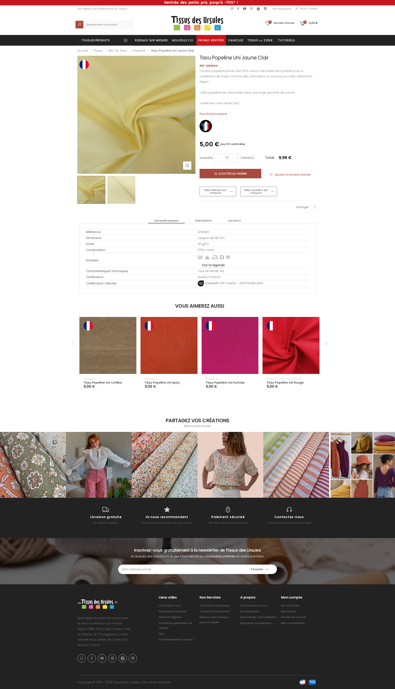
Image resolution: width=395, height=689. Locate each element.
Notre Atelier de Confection (258, 617)
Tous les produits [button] (95, 40)
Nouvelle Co (182, 40)
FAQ (161, 634)
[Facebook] (238, 8)
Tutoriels (286, 40)
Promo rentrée (211, 40)
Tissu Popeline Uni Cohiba (103, 382)
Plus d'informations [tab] (213, 114)
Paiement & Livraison (173, 611)
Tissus (98, 51)
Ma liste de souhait (293, 617)
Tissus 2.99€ (260, 40)
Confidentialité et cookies (176, 639)
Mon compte (309, 8)
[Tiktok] (258, 8)
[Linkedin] (265, 8)
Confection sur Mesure (215, 606)
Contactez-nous (170, 606)
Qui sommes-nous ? (254, 606)
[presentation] (73, 343)
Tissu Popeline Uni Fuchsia (225, 382)
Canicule (235, 40)
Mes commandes (293, 623)
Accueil (82, 51)
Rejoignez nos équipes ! (256, 623)
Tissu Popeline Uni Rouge (285, 382)
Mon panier (288, 611)
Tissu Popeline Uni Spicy (162, 382)
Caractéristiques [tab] (166, 221)
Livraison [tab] (234, 221)
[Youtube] (244, 8)
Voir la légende (213, 265)
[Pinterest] (251, 8)
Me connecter (290, 606)
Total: (270, 157)
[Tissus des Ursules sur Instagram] (33, 465)
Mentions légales (170, 617)
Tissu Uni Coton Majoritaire (284, 379)
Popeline (139, 51)
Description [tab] (203, 221)
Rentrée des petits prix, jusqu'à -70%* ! (201, 2)
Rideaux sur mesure (151, 40)
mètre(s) (247, 158)
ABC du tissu (117, 51)
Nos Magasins (282, 9)
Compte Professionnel (215, 611)
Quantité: (206, 158)
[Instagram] (232, 8)
